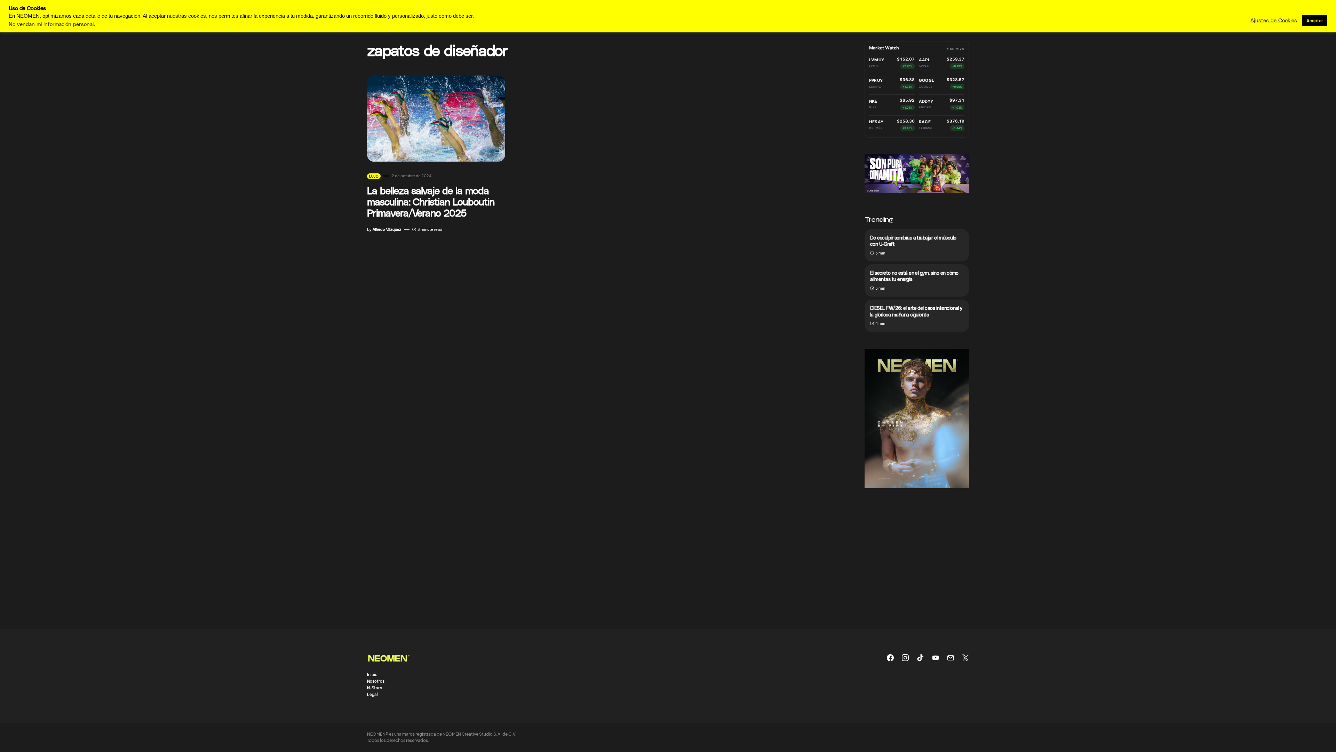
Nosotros (375, 681)
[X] (965, 657)
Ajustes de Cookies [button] (1273, 20)
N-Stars (374, 687)
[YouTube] (935, 657)
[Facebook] (890, 657)
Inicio (372, 674)
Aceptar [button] (1314, 20)
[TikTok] (920, 657)
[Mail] (950, 657)
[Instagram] (905, 657)
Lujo (374, 176)
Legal (372, 694)
